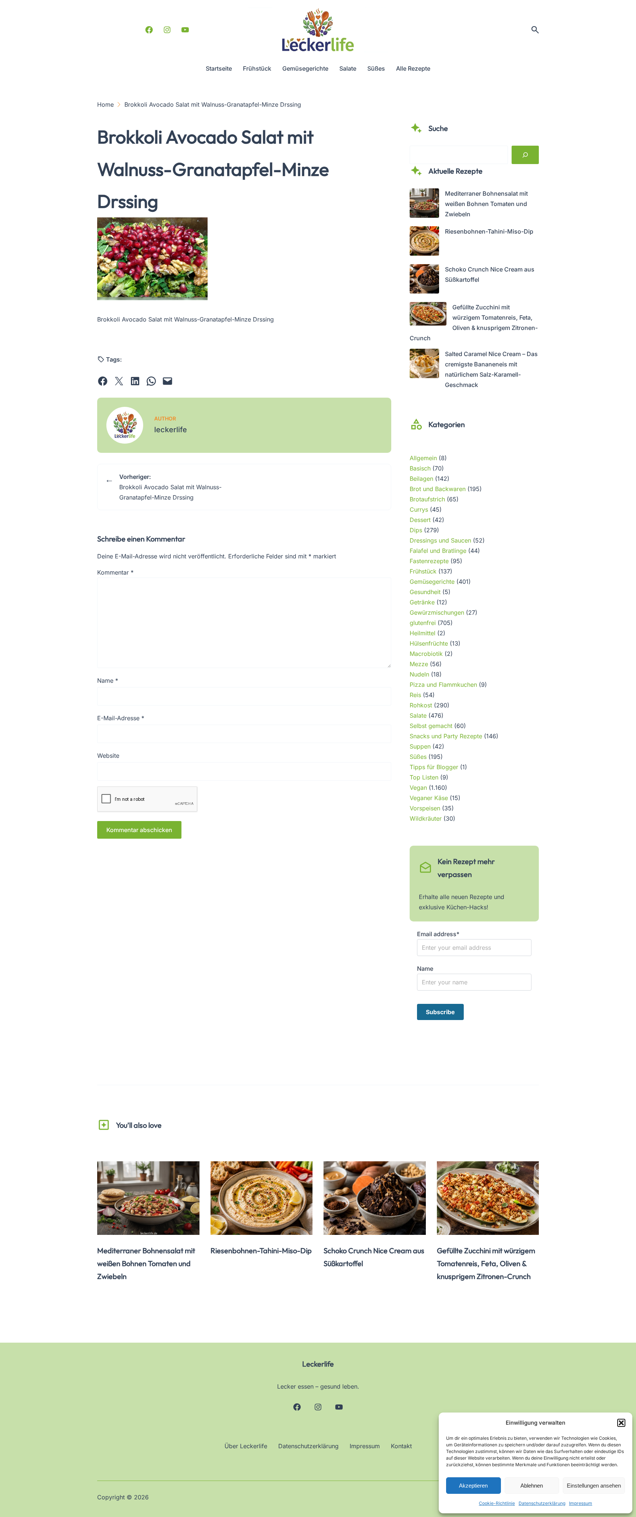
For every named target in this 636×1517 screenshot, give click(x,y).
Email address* (438, 934)
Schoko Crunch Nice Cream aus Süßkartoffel (374, 1257)
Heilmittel (422, 633)
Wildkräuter (426, 818)
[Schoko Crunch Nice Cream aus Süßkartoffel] (424, 280)
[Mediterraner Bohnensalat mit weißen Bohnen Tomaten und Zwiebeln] (424, 204)
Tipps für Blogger (434, 767)
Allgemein (423, 458)
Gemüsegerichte (432, 581)
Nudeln (419, 674)
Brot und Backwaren (438, 489)
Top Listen (424, 777)
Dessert (420, 519)
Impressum (580, 1503)
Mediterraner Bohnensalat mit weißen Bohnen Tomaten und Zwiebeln (486, 204)
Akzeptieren (473, 1485)
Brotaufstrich (427, 499)
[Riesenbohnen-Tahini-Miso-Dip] (424, 242)
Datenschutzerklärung (542, 1503)
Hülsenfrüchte (429, 643)
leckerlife (170, 429)
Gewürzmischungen (437, 612)
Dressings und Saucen (440, 540)
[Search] (525, 155)
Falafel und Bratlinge (438, 550)
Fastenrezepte (429, 561)
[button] (621, 1423)
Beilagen (421, 478)
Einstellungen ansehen (594, 1485)
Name (107, 680)
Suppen (420, 746)
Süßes (418, 756)
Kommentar (115, 572)
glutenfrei (423, 622)
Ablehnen (531, 1485)
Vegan (418, 787)
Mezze (419, 664)
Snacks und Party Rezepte (446, 736)
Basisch (420, 468)
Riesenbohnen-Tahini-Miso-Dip (489, 231)
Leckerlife (318, 1363)
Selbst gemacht (431, 725)
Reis (415, 695)
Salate (418, 715)
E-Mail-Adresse (120, 718)
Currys (419, 509)
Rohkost (421, 705)
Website (108, 755)
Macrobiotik (426, 653)
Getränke (422, 602)
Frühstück (423, 571)
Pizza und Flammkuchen (443, 684)
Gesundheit (425, 592)
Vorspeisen (425, 808)
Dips (416, 530)
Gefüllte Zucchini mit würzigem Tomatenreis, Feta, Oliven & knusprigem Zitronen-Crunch (486, 1263)
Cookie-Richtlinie (497, 1503)
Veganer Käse (429, 798)
